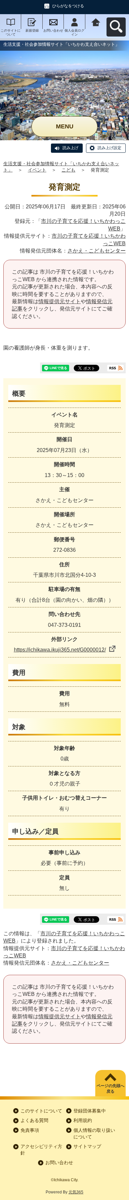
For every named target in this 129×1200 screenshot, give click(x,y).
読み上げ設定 (109, 148)
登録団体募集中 (89, 1110)
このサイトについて (11, 32)
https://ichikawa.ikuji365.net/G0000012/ (60, 650)
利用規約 (82, 1120)
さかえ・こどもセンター (96, 250)
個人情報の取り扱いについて (94, 1133)
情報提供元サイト (59, 301)
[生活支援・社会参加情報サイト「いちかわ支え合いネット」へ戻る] (96, 21)
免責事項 (30, 1130)
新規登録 (32, 30)
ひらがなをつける (68, 6)
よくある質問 (34, 1120)
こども (68, 170)
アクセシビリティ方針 (41, 1150)
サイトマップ (87, 1146)
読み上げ (70, 148)
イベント (37, 170)
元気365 (75, 1192)
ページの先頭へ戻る (110, 1088)
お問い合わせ (53, 30)
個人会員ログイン (74, 32)
